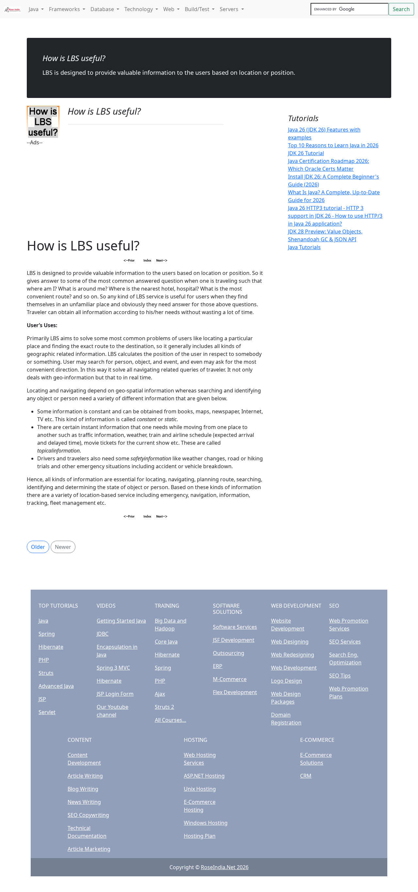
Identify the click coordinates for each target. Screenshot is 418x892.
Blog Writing (83, 788)
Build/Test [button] (198, 9)
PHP (44, 659)
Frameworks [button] (65, 9)
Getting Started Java (121, 620)
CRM (306, 775)
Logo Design (286, 680)
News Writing (84, 801)
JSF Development (233, 640)
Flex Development (235, 692)
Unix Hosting (200, 788)
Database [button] (102, 9)
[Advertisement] (146, 192)
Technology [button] (139, 9)
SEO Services (345, 641)
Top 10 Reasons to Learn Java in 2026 (333, 145)
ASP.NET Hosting (204, 775)
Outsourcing (228, 653)
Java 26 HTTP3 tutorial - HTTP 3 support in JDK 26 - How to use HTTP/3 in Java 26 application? (335, 215)
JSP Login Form (115, 693)
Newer (63, 546)
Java (43, 620)
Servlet (47, 712)
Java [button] (34, 9)
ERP (217, 666)
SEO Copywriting (88, 815)
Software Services (235, 626)
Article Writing (85, 775)
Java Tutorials (304, 247)
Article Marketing (89, 848)
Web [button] (169, 9)
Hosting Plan (200, 835)
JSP (42, 699)
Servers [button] (230, 9)
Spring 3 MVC (113, 667)
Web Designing (290, 641)
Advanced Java (56, 686)
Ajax (160, 693)
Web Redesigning (292, 654)
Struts (46, 673)
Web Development (294, 667)
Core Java (166, 641)
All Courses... (170, 720)
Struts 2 (164, 706)
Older (38, 546)
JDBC (102, 633)
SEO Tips (340, 675)
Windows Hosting (206, 822)
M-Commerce (230, 679)
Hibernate (51, 646)
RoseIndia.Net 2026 (225, 867)
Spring (47, 633)
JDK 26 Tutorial (306, 153)
